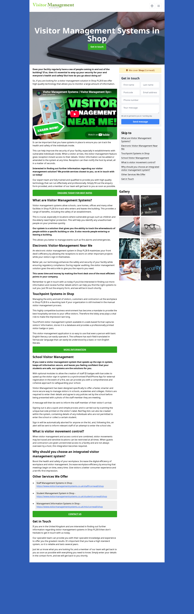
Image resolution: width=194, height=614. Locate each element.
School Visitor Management (135, 157)
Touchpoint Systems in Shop (135, 153)
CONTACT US (74, 514)
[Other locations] (152, 6)
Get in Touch (127, 178)
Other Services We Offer (133, 174)
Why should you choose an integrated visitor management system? (140, 168)
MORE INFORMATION (75, 349)
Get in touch (97, 46)
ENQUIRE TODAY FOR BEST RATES (75, 192)
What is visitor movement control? (138, 162)
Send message (140, 121)
